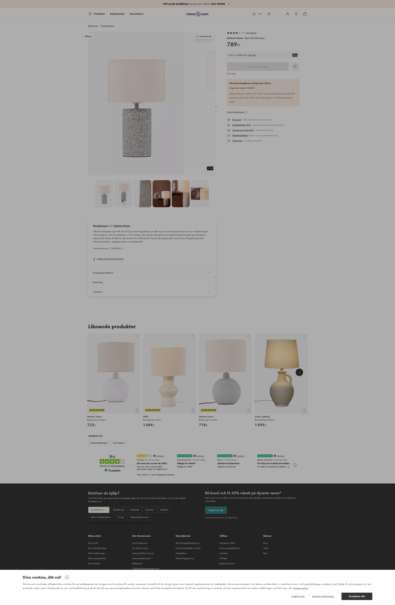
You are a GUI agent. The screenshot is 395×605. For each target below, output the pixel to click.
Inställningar (298, 596)
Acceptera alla (357, 596)
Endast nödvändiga (323, 596)
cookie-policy (300, 588)
